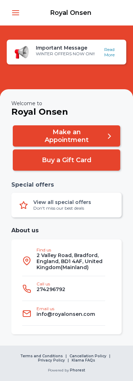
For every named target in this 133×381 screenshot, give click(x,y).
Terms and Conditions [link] (41, 356)
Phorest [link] (77, 370)
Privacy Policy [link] (51, 360)
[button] (15, 12)
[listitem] (63, 260)
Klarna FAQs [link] (83, 360)
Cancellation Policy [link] (88, 356)
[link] (71, 13)
